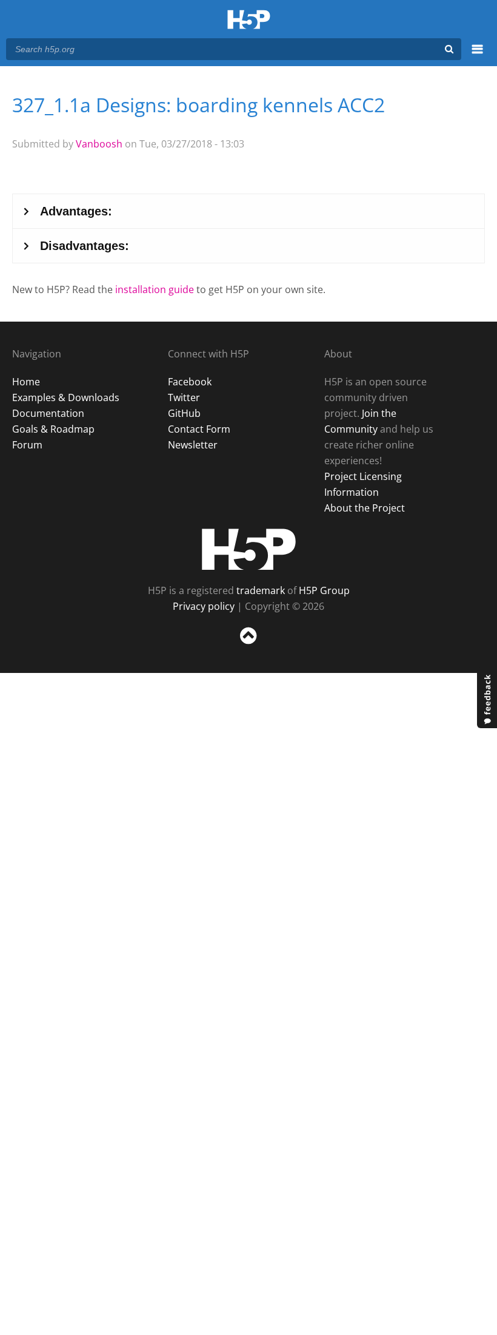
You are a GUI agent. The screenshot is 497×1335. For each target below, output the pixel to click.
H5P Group (324, 590)
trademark (260, 590)
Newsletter (193, 444)
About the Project (364, 508)
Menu (477, 55)
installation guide (154, 289)
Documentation (48, 413)
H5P (249, 549)
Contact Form (199, 429)
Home (26, 381)
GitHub (184, 413)
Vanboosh (99, 143)
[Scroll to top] (248, 646)
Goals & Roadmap (53, 429)
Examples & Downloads (65, 397)
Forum (27, 444)
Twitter (184, 397)
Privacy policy (204, 606)
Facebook (190, 381)
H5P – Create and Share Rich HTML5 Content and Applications (249, 20)
